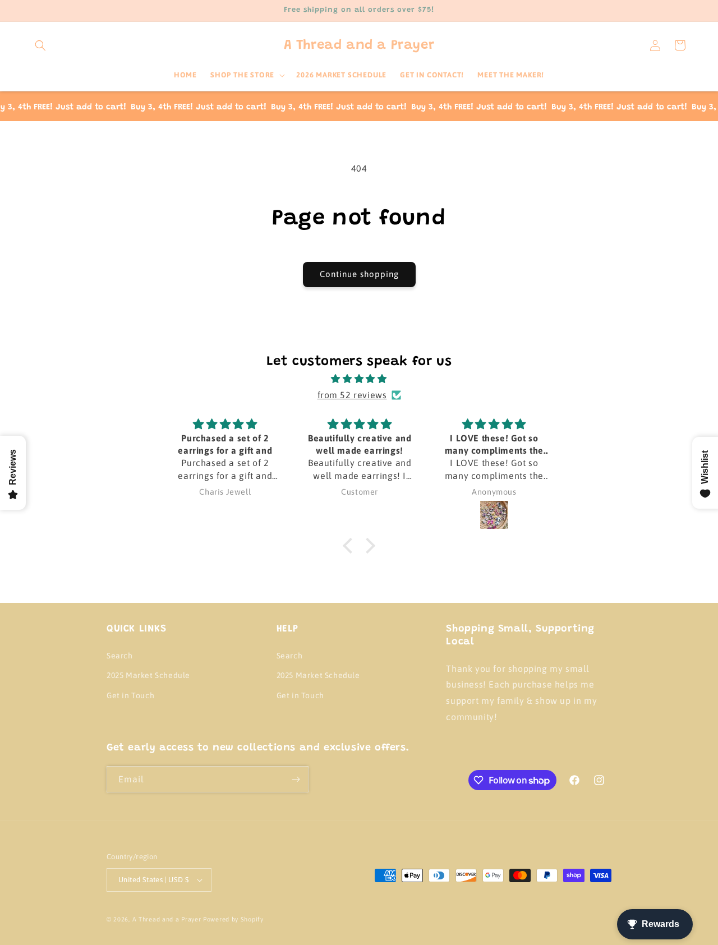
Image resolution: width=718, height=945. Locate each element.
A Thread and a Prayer (166, 919)
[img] (359, 379)
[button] (40, 45)
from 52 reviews (352, 395)
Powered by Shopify (233, 919)
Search (120, 655)
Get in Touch (130, 695)
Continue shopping (359, 274)
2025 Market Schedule (148, 675)
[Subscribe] (295, 779)
